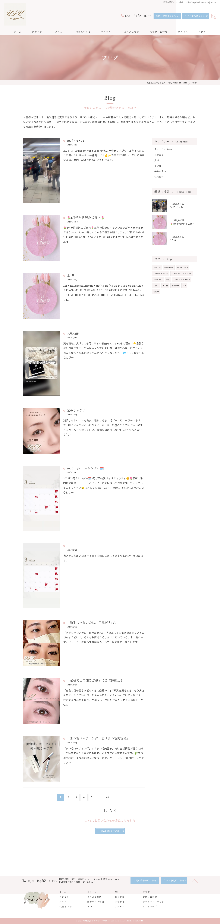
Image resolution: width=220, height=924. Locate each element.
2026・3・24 (75, 140)
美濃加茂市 (168, 267)
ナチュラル (158, 279)
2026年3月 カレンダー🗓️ (85, 468)
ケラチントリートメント (182, 273)
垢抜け (156, 285)
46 (107, 797)
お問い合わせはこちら (167, 15)
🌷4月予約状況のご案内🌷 (85, 217)
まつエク (159, 154)
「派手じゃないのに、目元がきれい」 (93, 622)
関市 (184, 285)
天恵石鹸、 (74, 333)
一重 (168, 279)
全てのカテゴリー (163, 149)
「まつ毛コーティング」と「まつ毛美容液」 (98, 738)
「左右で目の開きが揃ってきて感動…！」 (96, 680)
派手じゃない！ (78, 410)
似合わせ (159, 176)
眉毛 (156, 160)
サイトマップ (150, 906)
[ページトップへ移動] (195, 880)
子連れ (157, 165)
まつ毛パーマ (182, 267)
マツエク (157, 267)
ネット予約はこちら (195, 15)
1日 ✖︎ (70, 275)
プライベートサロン (181, 279)
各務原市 (175, 285)
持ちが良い (160, 171)
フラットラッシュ (160, 273)
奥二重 (165, 285)
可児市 (156, 291)
